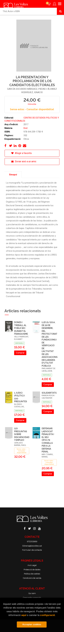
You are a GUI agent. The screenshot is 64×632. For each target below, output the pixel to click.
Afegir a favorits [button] (23, 153)
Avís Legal (32, 565)
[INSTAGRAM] (34, 528)
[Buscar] (60, 11)
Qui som (32, 593)
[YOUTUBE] (39, 528)
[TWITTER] (29, 528)
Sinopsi (13, 174)
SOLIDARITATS (49, 393)
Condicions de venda (32, 578)
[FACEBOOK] (24, 528)
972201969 (32, 541)
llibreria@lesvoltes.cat (32, 546)
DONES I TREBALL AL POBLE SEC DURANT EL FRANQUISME (21, 328)
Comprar (20, 352)
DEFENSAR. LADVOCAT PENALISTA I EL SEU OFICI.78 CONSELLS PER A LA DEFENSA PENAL (48, 440)
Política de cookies (32, 574)
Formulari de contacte (32, 550)
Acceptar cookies (31, 624)
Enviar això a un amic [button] (25, 161)
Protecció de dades (32, 569)
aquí (23, 615)
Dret (26, 128)
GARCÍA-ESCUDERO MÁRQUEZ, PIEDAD (26, 89)
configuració (47, 615)
